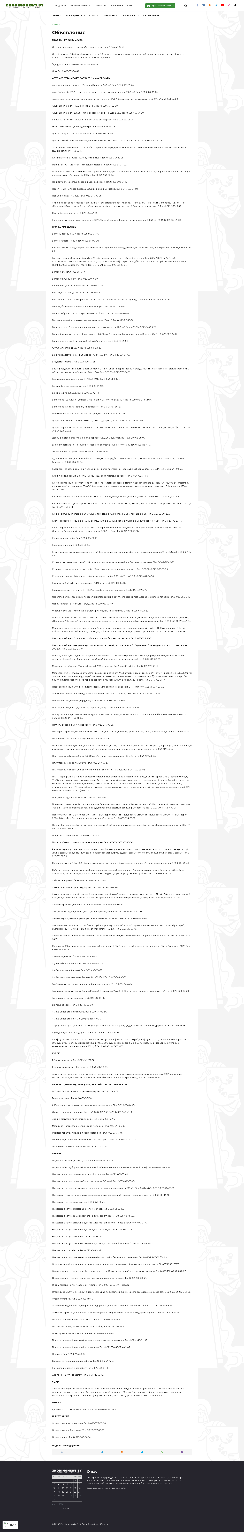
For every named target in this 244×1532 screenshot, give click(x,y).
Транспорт (100, 6)
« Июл (66, 1508)
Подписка (60, 6)
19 (63, 1492)
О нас (92, 15)
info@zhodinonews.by (115, 1488)
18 (59, 1492)
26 (63, 1495)
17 (54, 1492)
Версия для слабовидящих (162, 6)
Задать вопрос (151, 15)
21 (71, 1492)
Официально (128, 15)
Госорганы (109, 15)
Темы (56, 15)
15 (75, 1488)
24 (54, 1495)
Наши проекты (74, 15)
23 (79, 1492)
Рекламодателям (79, 6)
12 (63, 1488)
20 (67, 1492)
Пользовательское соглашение (156, 1483)
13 (67, 1488)
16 (79, 1488)
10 (55, 1488)
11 (58, 1488)
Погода (131, 6)
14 (71, 1488)
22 (75, 1492)
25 (59, 1495)
